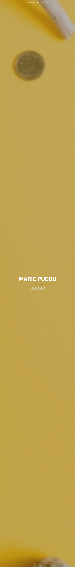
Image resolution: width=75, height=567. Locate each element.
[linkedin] (43, 288)
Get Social (31, 2)
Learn (42, 2)
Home (25, 2)
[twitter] (34, 288)
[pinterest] (40, 288)
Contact (48, 2)
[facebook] (31, 288)
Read (38, 2)
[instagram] (37, 288)
